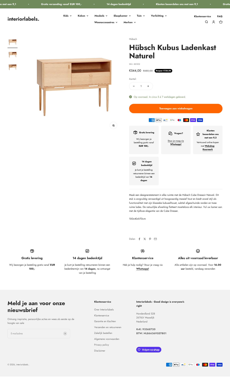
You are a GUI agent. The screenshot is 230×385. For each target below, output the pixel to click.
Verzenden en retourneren (107, 327)
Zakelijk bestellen (103, 333)
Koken (81, 16)
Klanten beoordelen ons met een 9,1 (174, 4)
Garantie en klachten (105, 321)
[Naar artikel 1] (13, 42)
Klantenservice (202, 16)
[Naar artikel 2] (13, 55)
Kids (65, 16)
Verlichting (157, 16)
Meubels (99, 16)
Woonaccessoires (104, 22)
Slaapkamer (121, 16)
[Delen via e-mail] (155, 239)
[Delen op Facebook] (139, 239)
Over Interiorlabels (104, 309)
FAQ (219, 16)
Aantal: (133, 79)
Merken (128, 22)
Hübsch (133, 39)
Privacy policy (101, 345)
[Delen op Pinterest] (150, 239)
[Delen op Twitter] (144, 239)
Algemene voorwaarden (106, 339)
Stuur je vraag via (176, 142)
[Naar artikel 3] (13, 67)
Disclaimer (99, 350)
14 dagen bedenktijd (116, 4)
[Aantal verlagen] (133, 86)
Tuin (139, 16)
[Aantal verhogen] (148, 86)
